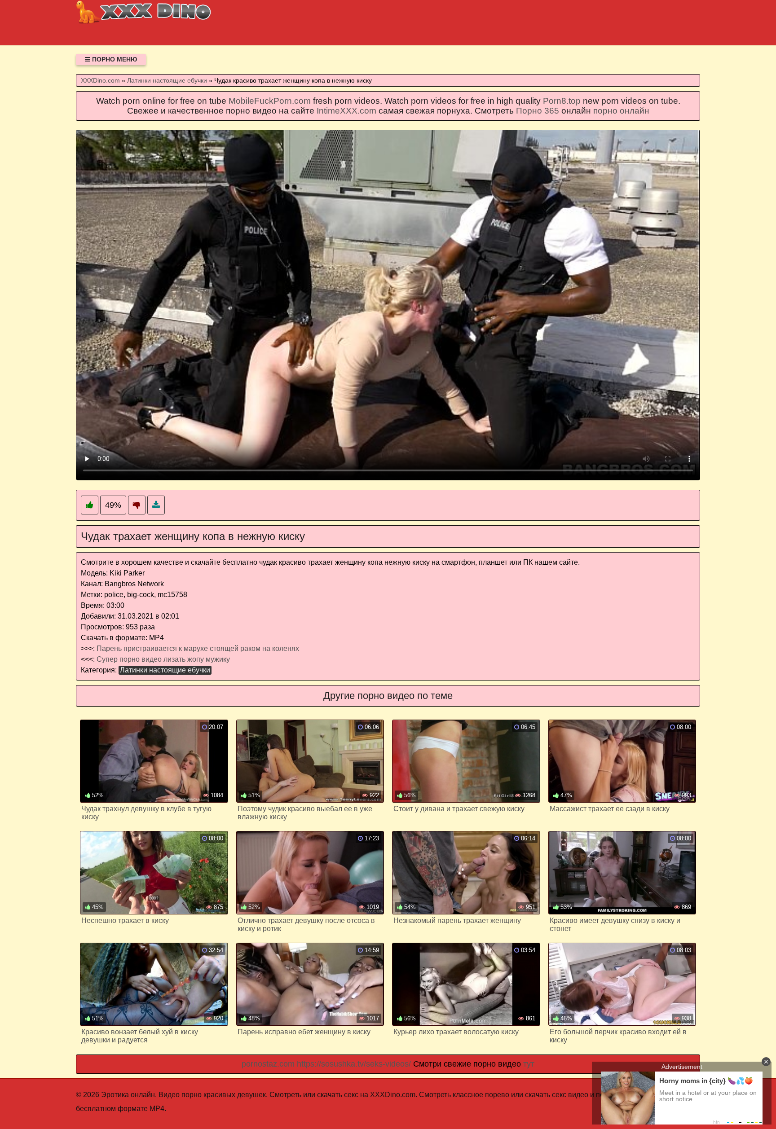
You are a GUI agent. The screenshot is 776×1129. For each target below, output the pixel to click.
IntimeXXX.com (346, 110)
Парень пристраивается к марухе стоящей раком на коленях (198, 648)
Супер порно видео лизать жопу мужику (163, 659)
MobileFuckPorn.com (270, 100)
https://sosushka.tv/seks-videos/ (354, 1063)
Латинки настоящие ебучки (165, 670)
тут (528, 1063)
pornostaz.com (268, 1063)
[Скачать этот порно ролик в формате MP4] (156, 505)
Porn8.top (562, 100)
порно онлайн (621, 110)
